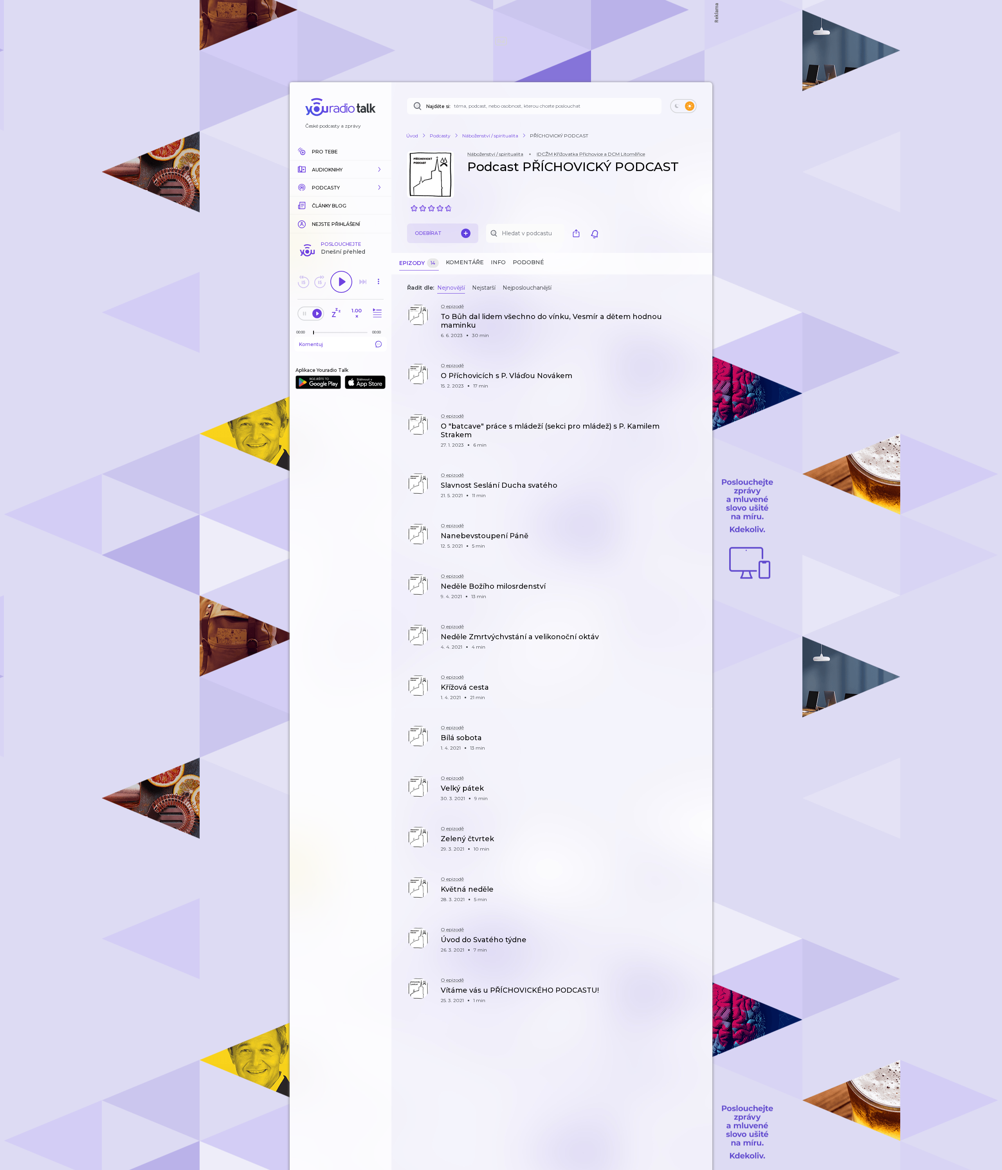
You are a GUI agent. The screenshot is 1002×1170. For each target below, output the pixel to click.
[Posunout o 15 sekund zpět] (303, 282)
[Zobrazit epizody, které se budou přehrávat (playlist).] (376, 313)
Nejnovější (451, 287)
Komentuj (311, 344)
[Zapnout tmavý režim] (683, 106)
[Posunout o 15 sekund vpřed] (320, 282)
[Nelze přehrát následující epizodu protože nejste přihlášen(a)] (363, 282)
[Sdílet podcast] (578, 233)
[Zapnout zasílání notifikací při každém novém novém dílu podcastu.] (594, 233)
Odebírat (428, 233)
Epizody (417, 263)
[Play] (341, 282)
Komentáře (465, 262)
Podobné (528, 262)
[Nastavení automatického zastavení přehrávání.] (335, 313)
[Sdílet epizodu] (697, 321)
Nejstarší (484, 287)
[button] (340, 169)
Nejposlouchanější (527, 287)
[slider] (313, 332)
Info (498, 262)
